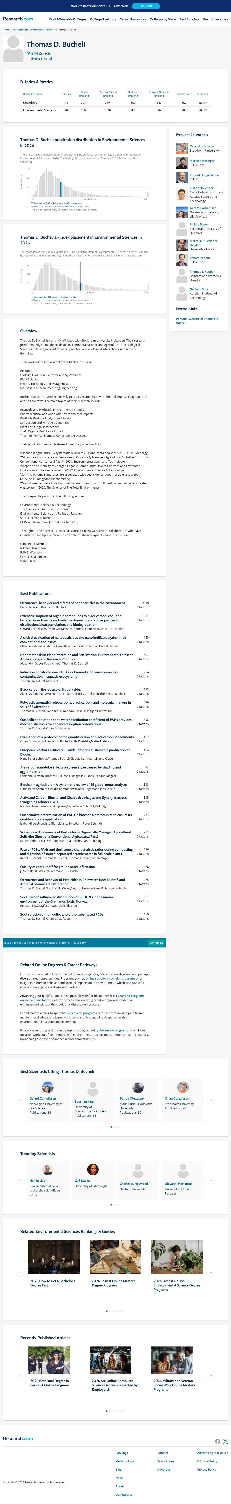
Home (6, 29)
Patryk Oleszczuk (132, 1098)
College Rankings (103, 19)
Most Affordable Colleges (67, 19)
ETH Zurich (40, 53)
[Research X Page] (225, 1441)
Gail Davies (82, 1181)
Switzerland (41, 58)
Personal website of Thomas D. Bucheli (197, 321)
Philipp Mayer (199, 224)
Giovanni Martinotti (178, 1184)
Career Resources (133, 19)
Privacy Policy (206, 1470)
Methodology (125, 1461)
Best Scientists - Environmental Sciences (34, 29)
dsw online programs (113, 1030)
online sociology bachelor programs (110, 978)
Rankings (122, 1453)
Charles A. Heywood (134, 1184)
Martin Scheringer (202, 161)
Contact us (156, 942)
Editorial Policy (207, 1461)
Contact (162, 1453)
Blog (119, 1470)
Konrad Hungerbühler (205, 175)
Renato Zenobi (200, 258)
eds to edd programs (82, 1013)
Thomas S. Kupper (202, 272)
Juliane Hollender (201, 188)
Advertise (164, 1470)
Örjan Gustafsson (202, 146)
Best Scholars (189, 19)
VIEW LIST (146, 6)
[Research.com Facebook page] (217, 1441)
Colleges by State (163, 19)
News (119, 1478)
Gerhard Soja (199, 289)
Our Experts (124, 1495)
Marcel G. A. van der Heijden (203, 243)
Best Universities (215, 19)
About (120, 1486)
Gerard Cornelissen (203, 208)
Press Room (165, 1461)
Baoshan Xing (84, 1102)
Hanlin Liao (37, 1181)
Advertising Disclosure (212, 1453)
